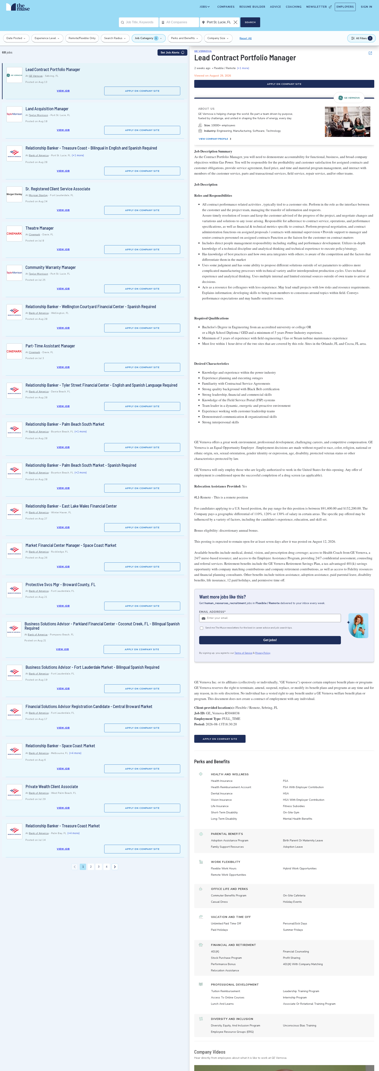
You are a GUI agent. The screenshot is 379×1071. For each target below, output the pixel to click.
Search (250, 22)
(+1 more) (78, 155)
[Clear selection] (235, 22)
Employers (345, 7)
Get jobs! (270, 640)
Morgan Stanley (38, 195)
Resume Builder (252, 7)
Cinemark (34, 234)
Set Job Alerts (170, 52)
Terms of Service (243, 653)
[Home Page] (18, 8)
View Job (63, 90)
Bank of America (39, 155)
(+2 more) (80, 472)
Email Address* (212, 612)
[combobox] (142, 22)
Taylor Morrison (38, 115)
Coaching (294, 7)
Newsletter (316, 7)
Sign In (366, 7)
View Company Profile (213, 139)
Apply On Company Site (142, 91)
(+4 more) (75, 753)
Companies (226, 7)
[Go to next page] (115, 867)
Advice (275, 7)
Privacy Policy (262, 653)
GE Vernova (36, 76)
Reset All (246, 38)
